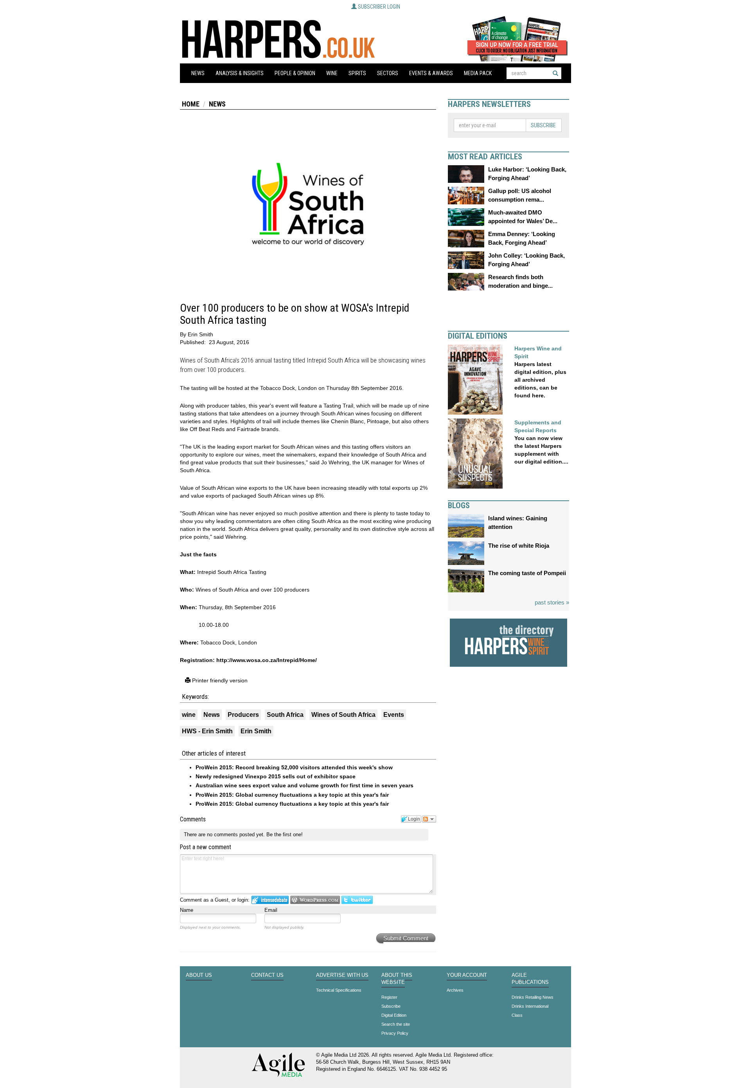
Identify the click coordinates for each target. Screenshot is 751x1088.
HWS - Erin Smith (207, 731)
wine (189, 714)
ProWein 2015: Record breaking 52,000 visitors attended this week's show (294, 767)
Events (393, 714)
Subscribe (543, 125)
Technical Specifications (338, 990)
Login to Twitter (357, 900)
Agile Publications (530, 979)
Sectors (387, 73)
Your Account (467, 975)
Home (190, 104)
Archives (455, 990)
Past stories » (552, 602)
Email (270, 910)
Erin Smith (256, 731)
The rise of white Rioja (518, 545)
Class (517, 1015)
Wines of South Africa (343, 714)
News (198, 73)
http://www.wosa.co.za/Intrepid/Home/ (266, 660)
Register (389, 997)
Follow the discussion (429, 819)
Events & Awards (431, 73)
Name (186, 910)
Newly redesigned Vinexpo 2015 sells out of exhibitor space (276, 776)
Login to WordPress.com (315, 900)
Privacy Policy (394, 1033)
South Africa (285, 714)
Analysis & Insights (240, 73)
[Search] (555, 73)
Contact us (267, 975)
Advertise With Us (342, 975)
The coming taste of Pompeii (527, 573)
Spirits (357, 73)
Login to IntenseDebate (270, 900)
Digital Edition (393, 1015)
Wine (332, 73)
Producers (243, 714)
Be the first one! (284, 834)
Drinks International (530, 1006)
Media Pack (478, 73)
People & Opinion (295, 73)
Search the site (395, 1024)
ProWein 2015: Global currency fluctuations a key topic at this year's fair (292, 795)
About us (199, 975)
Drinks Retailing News (532, 997)
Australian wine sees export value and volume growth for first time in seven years (304, 785)
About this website (396, 979)
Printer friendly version (219, 680)
